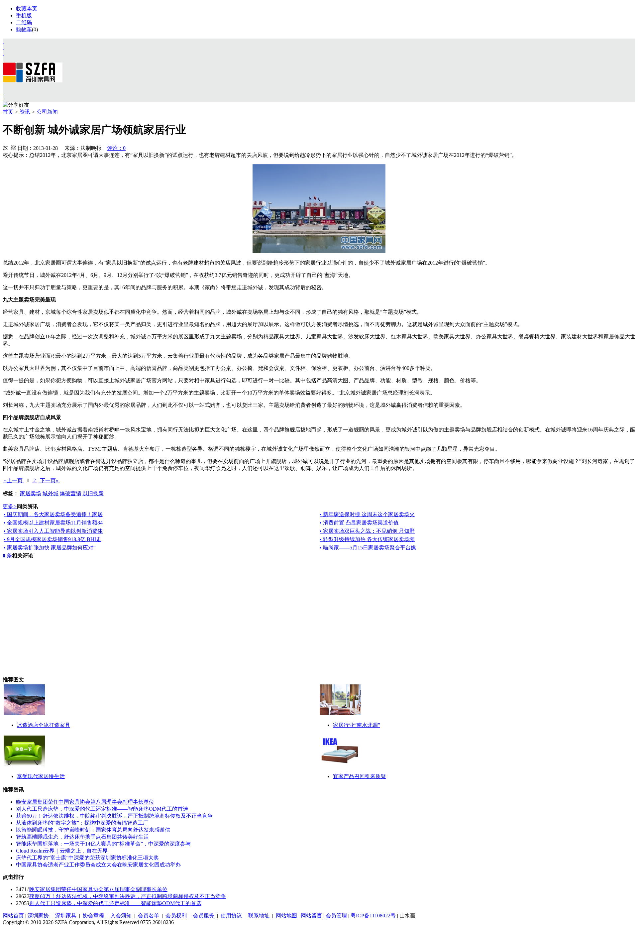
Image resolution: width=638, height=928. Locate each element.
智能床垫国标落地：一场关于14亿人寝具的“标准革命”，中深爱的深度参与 (103, 844)
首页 (8, 112)
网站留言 (311, 915)
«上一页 (13, 480)
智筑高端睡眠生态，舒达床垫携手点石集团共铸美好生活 (82, 837)
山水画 (407, 915)
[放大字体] (5, 147)
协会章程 (93, 915)
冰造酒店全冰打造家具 (43, 725)
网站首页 (13, 915)
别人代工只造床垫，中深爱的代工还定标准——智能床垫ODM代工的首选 (102, 809)
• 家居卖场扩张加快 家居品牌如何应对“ (50, 547)
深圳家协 (38, 915)
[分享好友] (16, 105)
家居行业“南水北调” (356, 725)
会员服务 (203, 915)
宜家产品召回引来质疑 (359, 776)
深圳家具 (65, 915)
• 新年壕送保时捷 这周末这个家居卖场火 (367, 514)
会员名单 (148, 915)
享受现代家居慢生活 (41, 776)
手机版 (24, 15)
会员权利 (176, 915)
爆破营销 (70, 493)
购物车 (24, 29)
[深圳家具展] (3, 47)
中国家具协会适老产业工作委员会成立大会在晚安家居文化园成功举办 (98, 865)
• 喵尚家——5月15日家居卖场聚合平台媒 (368, 547)
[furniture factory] (3, 53)
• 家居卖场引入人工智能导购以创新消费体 (53, 531)
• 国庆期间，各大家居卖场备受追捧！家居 (53, 514)
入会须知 (121, 915)
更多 (10, 506)
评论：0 (116, 148)
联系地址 (258, 915)
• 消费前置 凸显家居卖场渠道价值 (359, 522)
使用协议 (231, 915)
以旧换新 (93, 493)
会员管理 (336, 915)
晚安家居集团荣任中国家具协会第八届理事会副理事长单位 (85, 802)
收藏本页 (26, 8)
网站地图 (286, 915)
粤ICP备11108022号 (373, 915)
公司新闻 (47, 112)
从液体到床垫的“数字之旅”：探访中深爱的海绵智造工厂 (82, 823)
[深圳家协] (3, 41)
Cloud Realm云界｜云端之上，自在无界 (62, 851)
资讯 (25, 112)
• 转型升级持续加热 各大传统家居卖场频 (367, 539)
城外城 (50, 493)
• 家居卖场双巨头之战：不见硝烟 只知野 (367, 531)
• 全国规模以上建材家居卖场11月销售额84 (53, 522)
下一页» (49, 480)
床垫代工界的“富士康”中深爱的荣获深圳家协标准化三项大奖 (87, 858)
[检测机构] (3, 98)
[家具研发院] (3, 92)
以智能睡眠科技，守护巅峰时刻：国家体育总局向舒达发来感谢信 (93, 830)
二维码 (24, 22)
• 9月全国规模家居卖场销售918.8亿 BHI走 (52, 539)
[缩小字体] (13, 147)
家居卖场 (30, 493)
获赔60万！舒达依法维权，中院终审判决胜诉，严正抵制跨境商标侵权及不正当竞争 (114, 816)
